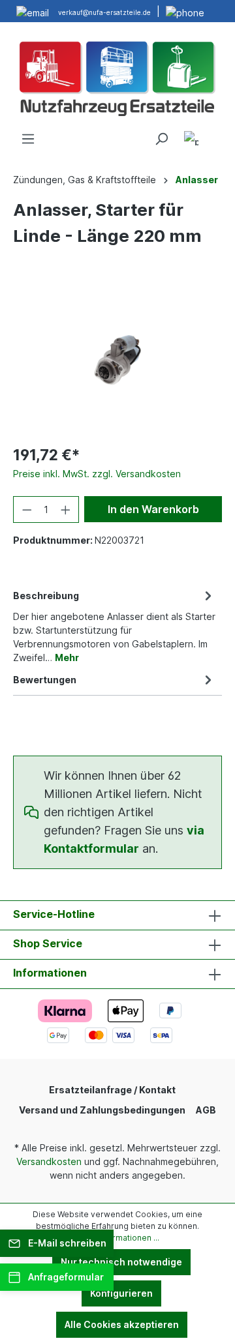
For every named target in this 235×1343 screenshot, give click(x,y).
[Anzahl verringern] (26, 509)
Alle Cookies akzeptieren (122, 1324)
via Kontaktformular (124, 839)
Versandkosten (49, 1161)
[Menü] (28, 138)
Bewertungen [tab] (44, 679)
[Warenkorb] (214, 134)
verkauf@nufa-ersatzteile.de (104, 12)
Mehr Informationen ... (117, 1238)
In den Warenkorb (153, 509)
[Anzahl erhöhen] (66, 509)
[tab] (114, 625)
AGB (206, 1109)
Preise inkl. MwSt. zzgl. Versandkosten (97, 473)
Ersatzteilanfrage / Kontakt (112, 1089)
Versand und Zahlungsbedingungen (102, 1109)
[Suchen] (161, 138)
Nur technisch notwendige (121, 1261)
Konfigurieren (121, 1293)
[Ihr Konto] (191, 140)
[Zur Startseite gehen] (117, 77)
